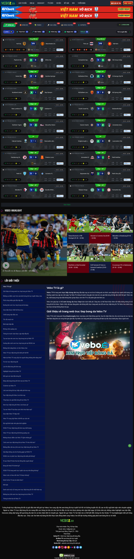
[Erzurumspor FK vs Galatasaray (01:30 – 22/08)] (122, 253)
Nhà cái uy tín (116, 3)
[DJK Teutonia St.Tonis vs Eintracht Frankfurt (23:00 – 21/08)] (100, 253)
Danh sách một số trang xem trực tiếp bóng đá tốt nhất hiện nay (22, 490)
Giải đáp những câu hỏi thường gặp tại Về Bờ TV (17, 452)
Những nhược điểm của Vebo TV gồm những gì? (17, 438)
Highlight (40, 3)
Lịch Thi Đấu (23, 3)
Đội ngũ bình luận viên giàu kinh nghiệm (14, 423)
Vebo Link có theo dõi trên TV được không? (16, 475)
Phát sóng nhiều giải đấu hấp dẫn (13, 300)
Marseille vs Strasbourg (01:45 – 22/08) (122, 237)
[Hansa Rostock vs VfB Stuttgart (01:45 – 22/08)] (78, 223)
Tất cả (84, 32)
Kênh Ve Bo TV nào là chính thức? (13, 480)
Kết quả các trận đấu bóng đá (12, 376)
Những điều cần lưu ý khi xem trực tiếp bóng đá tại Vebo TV (21, 447)
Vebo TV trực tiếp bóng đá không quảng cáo (16, 433)
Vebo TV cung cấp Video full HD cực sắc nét (16, 418)
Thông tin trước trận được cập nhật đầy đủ (16, 334)
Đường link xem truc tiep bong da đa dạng (15, 305)
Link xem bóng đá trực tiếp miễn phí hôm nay (16, 390)
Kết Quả (66, 3)
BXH (73, 3)
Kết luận (5, 485)
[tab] (9, 25)
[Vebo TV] (8, 3)
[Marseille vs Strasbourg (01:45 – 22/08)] (122, 223)
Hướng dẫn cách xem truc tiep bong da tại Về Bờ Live (19, 343)
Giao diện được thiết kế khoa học (13, 310)
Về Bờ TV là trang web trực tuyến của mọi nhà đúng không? (21, 470)
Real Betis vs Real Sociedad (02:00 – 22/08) (77, 266)
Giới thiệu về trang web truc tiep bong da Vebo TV (18, 291)
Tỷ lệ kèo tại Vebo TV (9, 386)
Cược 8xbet (128, 3)
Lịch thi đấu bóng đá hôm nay (12, 367)
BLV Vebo (39, 32)
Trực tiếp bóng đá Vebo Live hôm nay (14, 395)
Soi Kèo (58, 3)
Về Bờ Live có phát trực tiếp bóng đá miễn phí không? (19, 456)
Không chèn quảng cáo (10, 329)
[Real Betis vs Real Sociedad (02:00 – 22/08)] (78, 253)
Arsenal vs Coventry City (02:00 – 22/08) (100, 237)
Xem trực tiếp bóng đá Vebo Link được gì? (15, 405)
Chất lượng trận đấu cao (10, 315)
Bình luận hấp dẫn (8, 324)
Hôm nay (55, 32)
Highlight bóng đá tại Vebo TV (12, 371)
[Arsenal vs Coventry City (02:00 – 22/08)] (100, 223)
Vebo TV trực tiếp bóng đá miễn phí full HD (15, 353)
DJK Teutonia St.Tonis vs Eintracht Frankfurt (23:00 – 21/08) (99, 267)
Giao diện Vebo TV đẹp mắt (11, 414)
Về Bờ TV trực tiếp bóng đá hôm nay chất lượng (17, 428)
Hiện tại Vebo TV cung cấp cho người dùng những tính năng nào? (22, 358)
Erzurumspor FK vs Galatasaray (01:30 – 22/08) (122, 266)
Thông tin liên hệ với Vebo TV (11, 499)
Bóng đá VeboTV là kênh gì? (11, 466)
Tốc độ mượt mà (8, 319)
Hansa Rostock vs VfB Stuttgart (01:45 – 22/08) (76, 237)
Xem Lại (32, 3)
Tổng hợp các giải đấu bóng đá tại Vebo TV (16, 400)
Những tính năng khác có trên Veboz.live (15, 348)
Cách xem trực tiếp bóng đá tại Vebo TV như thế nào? (19, 442)
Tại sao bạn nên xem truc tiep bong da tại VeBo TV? (18, 338)
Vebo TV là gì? (7, 286)
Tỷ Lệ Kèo (50, 3)
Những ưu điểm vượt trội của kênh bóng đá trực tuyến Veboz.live (22, 296)
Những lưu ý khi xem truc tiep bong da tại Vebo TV (18, 494)
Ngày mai (71, 32)
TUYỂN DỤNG (81, 3)
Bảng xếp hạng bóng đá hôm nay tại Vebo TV (16, 381)
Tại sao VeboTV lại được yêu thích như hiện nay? (17, 409)
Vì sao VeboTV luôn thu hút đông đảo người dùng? (18, 461)
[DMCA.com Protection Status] (67, 555)
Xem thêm (67, 205)
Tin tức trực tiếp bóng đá (10, 362)
